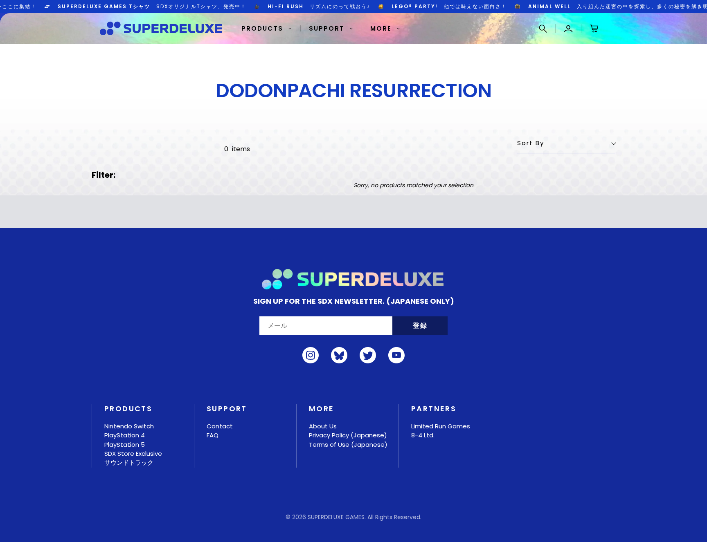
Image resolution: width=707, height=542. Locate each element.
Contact (220, 426)
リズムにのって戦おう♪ (299, 6)
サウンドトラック (128, 462)
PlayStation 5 (124, 444)
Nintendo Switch (129, 426)
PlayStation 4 (124, 435)
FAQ (212, 435)
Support (326, 28)
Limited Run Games (440, 426)
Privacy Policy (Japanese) (348, 435)
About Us (323, 426)
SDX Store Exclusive (133, 453)
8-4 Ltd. (423, 435)
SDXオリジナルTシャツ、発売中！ (132, 6)
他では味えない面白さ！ (430, 6)
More (381, 28)
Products (262, 28)
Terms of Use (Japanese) (348, 444)
